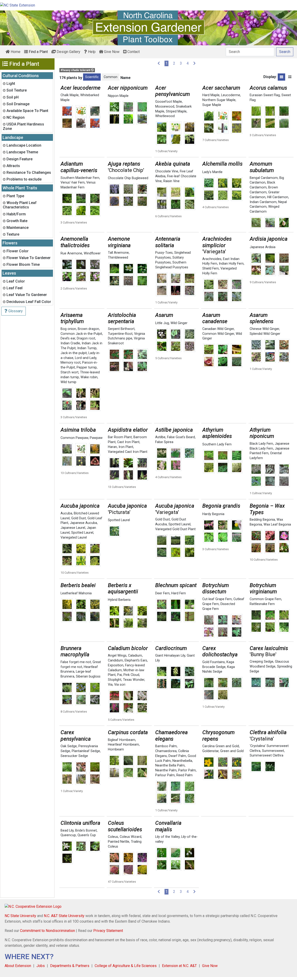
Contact (133, 51)
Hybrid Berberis (119, 600)
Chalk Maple (70, 95)
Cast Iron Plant (128, 442)
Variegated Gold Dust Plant (175, 529)
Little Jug (162, 323)
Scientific (92, 77)
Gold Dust (78, 518)
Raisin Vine (171, 181)
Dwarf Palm (177, 756)
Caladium (135, 656)
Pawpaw (96, 438)
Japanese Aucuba (83, 523)
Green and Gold (232, 751)
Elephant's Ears (136, 660)
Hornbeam (116, 749)
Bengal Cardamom (264, 178)
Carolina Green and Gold (220, 746)
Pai (119, 675)
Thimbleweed (118, 258)
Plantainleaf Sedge (86, 751)
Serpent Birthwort (121, 329)
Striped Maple (176, 111)
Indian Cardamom (263, 202)
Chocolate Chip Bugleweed (128, 178)
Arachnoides (211, 259)
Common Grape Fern (265, 599)
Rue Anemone (71, 253)
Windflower (92, 253)
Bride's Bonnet (86, 830)
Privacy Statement (108, 930)
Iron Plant (126, 447)
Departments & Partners (69, 966)
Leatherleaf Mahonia (76, 593)
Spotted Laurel (82, 533)
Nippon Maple (118, 96)
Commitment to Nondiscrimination (47, 930)
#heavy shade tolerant (76, 70)
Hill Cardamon (277, 197)
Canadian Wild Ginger (218, 329)
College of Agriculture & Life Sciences (126, 966)
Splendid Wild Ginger (265, 334)
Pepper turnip (87, 367)
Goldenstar (210, 751)
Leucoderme (230, 95)
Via (110, 685)
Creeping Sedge (261, 662)
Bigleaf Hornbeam (121, 740)
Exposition (115, 665)
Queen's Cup (86, 835)
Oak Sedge (69, 746)
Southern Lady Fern (217, 444)
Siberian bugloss (88, 676)
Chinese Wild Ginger (264, 329)
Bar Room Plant (120, 437)
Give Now (111, 51)
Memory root (71, 363)
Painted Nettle (118, 842)
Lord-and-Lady (85, 358)
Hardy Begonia (213, 514)
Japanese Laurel (73, 528)
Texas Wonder (133, 680)
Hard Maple (211, 95)
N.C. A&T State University (64, 916)
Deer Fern (162, 593)
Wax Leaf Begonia (277, 524)
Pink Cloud (131, 675)
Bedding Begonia (262, 520)
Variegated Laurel (74, 537)
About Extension (18, 966)
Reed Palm (184, 775)
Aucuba (66, 513)
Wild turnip (68, 382)
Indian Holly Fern (231, 264)
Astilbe (160, 437)
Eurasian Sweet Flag (265, 95)
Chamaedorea (166, 751)
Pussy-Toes (164, 253)
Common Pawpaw (74, 438)
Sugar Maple (211, 105)
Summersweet (273, 751)
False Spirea (164, 442)
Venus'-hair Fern (73, 182)
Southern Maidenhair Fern (80, 178)
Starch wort (69, 372)
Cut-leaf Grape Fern (217, 599)
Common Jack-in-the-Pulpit (81, 334)
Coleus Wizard (130, 837)
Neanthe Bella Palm (170, 765)
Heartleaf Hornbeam (123, 745)
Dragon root (86, 338)
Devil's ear (68, 338)
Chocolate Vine (166, 171)
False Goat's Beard (181, 437)
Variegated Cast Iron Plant (127, 452)
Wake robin (89, 377)
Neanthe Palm (166, 770)
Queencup (68, 835)
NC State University (20, 916)
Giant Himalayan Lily (170, 656)
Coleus (113, 837)
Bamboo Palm (166, 746)
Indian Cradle (70, 343)
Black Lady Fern (261, 444)
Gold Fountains (213, 662)
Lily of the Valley (167, 837)
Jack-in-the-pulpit (74, 353)
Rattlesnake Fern (262, 604)
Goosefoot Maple (168, 102)
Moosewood (164, 107)
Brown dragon (88, 329)
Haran (112, 447)
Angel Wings (117, 656)
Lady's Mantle (212, 172)
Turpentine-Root (120, 334)
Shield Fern (210, 268)
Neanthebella (182, 761)
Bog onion (68, 329)
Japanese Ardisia (262, 247)
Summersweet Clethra (266, 755)
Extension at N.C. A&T (179, 966)
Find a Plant (38, 51)
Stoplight (114, 680)
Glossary (15, 311)
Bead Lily (67, 830)
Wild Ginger (179, 323)
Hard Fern (178, 593)
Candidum (115, 660)
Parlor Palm (187, 770)
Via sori (119, 685)
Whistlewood (165, 116)
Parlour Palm (165, 775)
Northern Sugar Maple (219, 100)
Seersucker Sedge (74, 756)
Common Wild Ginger (218, 334)
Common (110, 77)
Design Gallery (68, 51)
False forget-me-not (76, 662)
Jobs (40, 966)
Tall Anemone (118, 253)
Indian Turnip (87, 348)
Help (91, 51)
